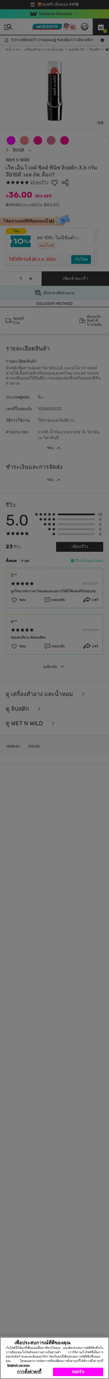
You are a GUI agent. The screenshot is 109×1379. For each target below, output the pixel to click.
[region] (54, 1358)
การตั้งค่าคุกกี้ (29, 1371)
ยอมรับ (78, 1371)
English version (18, 1365)
